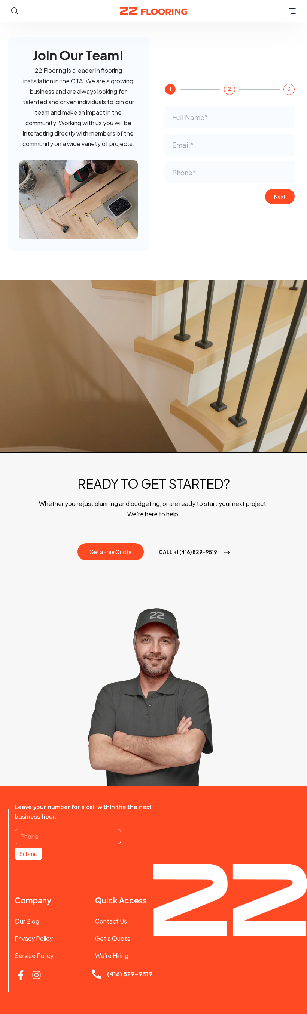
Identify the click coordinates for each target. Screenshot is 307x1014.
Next (280, 196)
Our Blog (27, 921)
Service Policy (34, 955)
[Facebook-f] (21, 975)
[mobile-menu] (290, 10)
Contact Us (111, 921)
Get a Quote (113, 938)
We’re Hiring (111, 955)
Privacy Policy (34, 938)
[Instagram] (36, 975)
